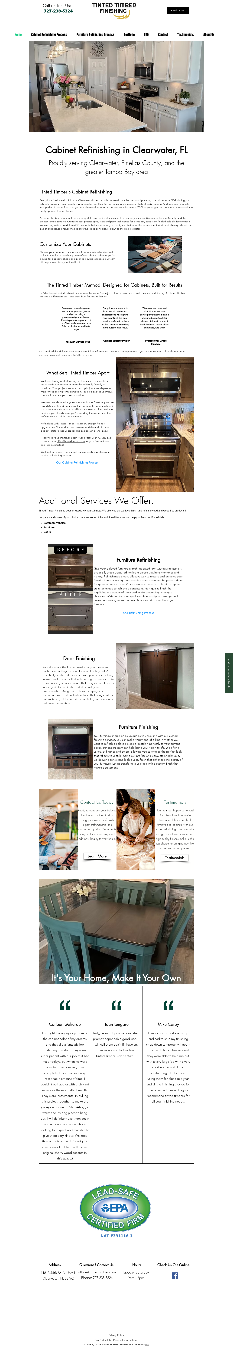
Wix (147, 1344)
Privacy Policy (116, 1335)
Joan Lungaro (117, 1024)
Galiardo (73, 1024)
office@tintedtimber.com (71, 441)
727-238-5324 (105, 437)
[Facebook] (175, 1275)
